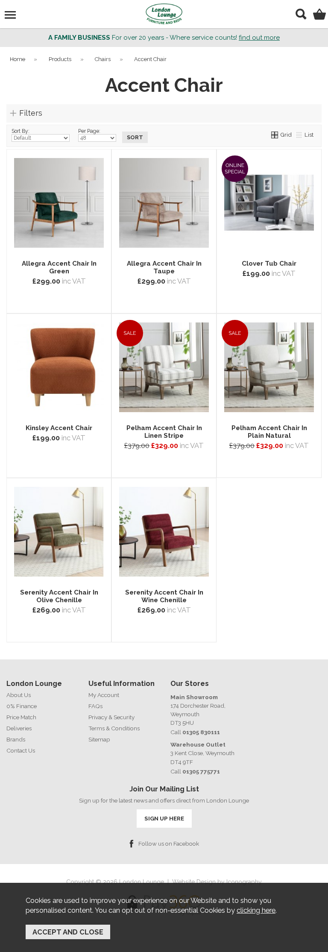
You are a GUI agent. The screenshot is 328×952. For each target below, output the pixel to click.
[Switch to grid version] (275, 134)
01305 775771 (201, 771)
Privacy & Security (111, 717)
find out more (259, 37)
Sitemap (99, 739)
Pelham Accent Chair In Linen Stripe (164, 431)
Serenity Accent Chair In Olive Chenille (59, 596)
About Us (18, 694)
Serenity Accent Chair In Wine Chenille (164, 596)
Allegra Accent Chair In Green (59, 267)
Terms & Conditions (114, 728)
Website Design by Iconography (217, 882)
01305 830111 (201, 732)
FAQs (95, 706)
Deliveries (19, 728)
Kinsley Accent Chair (59, 428)
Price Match (21, 717)
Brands (15, 739)
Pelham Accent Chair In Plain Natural (269, 431)
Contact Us (20, 750)
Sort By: (20, 131)
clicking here (256, 910)
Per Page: (89, 131)
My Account (103, 694)
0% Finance (21, 706)
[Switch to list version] (299, 134)
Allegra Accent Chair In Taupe (164, 267)
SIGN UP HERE (164, 818)
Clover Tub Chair (269, 263)
